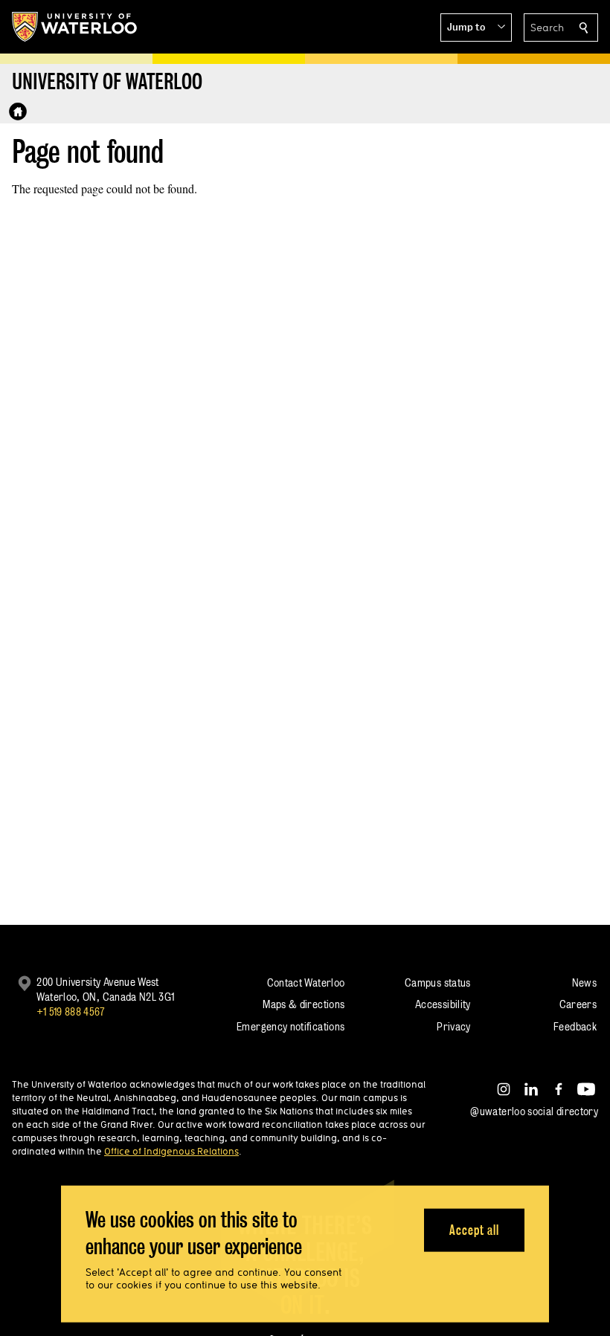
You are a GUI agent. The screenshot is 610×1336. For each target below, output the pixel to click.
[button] (476, 27)
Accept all (474, 1229)
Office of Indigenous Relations (171, 1151)
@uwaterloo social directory (534, 1111)
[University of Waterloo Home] (75, 27)
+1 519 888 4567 (70, 1011)
